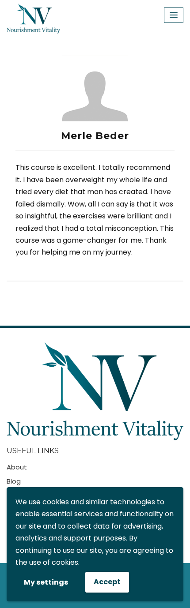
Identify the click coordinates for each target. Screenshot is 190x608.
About (17, 467)
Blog (14, 481)
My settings (46, 582)
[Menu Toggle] (173, 15)
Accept (107, 582)
